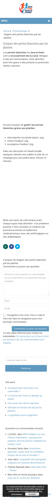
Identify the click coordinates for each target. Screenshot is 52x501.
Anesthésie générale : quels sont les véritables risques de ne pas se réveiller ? (26, 451)
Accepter (32, 494)
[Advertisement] (26, 96)
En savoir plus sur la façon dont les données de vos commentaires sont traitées (26, 339)
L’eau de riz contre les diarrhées (24, 478)
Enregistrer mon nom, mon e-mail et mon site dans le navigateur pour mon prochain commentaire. (24, 318)
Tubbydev (36, 497)
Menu (4, 21)
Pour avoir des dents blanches (23, 403)
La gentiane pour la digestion (23, 415)
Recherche (26, 368)
